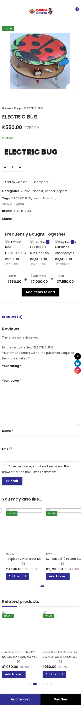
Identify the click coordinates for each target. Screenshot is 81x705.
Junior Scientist (32, 191)
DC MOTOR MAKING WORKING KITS (34, 656)
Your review (12, 380)
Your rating (11, 366)
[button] (37, 586)
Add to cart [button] (14, 576)
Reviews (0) (12, 317)
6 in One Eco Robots (45, 253)
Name (7, 431)
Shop (17, 108)
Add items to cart (40, 292)
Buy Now (61, 699)
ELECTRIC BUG (31, 152)
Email (7, 449)
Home (6, 108)
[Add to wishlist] (37, 510)
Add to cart (20, 699)
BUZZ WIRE (57, 656)
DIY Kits (6, 554)
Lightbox (71, 88)
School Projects (56, 191)
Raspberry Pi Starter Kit (20, 558)
